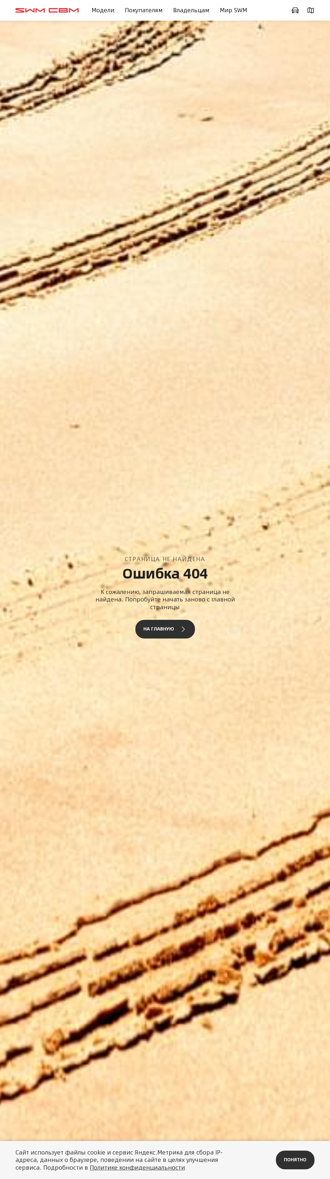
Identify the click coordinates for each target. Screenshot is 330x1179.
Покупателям (144, 10)
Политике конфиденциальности (137, 1168)
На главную (158, 629)
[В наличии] (295, 10)
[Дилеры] (311, 10)
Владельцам (191, 10)
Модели (103, 10)
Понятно (295, 1159)
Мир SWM (233, 10)
